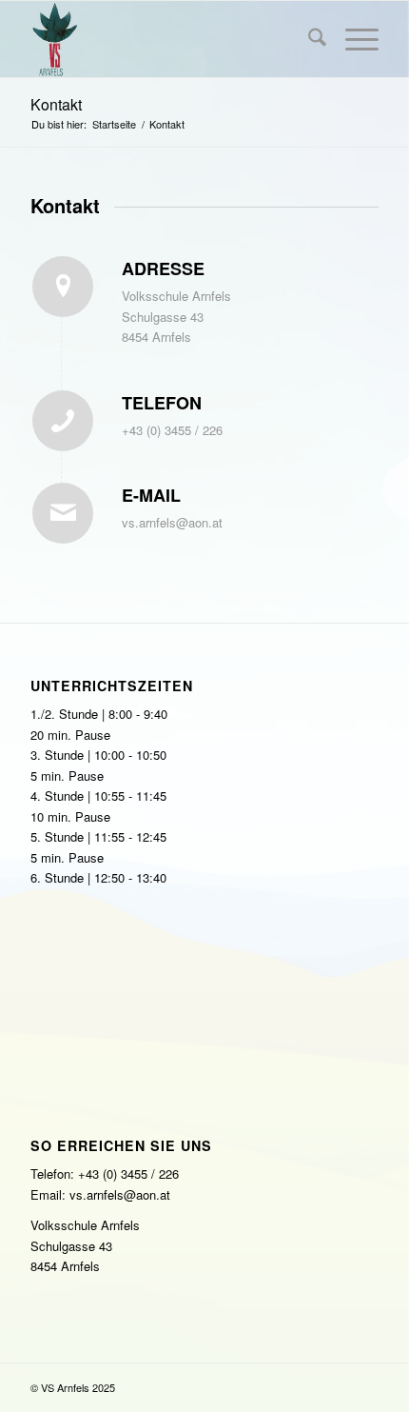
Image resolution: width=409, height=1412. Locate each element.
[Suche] (307, 39)
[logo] (169, 39)
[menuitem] (307, 39)
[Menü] (352, 39)
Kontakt (56, 104)
